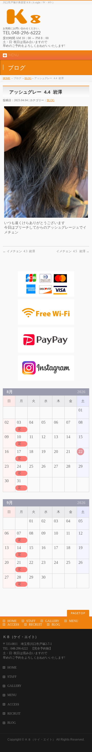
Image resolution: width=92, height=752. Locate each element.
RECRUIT (35, 624)
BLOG (28, 78)
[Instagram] (46, 378)
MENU (73, 621)
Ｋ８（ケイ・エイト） (40, 739)
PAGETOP (78, 613)
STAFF (31, 621)
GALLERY (52, 621)
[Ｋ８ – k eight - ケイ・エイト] (46, 18)
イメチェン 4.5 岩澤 (72, 251)
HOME (6, 78)
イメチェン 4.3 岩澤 (19, 251)
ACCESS (13, 624)
